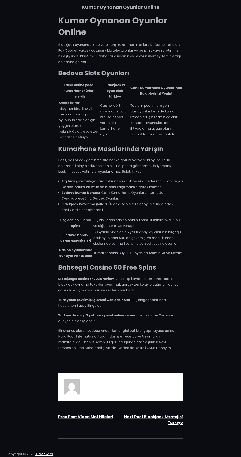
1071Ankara (44, 454)
